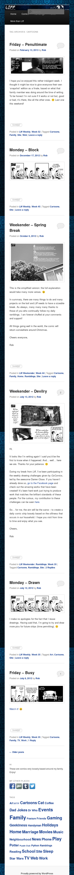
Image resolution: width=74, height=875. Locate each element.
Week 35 (52, 564)
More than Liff (17, 20)
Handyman (34, 825)
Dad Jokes (18, 809)
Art (51, 654)
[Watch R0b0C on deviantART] (19, 788)
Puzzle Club (25, 845)
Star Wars (17, 858)
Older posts (17, 752)
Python (35, 845)
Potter (14, 845)
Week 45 (36, 206)
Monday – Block (24, 149)
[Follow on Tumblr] (26, 788)
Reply (32, 740)
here (37, 502)
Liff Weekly (25, 131)
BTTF (16, 803)
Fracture (31, 818)
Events (45, 809)
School (28, 851)
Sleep (48, 851)
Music (58, 831)
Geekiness (18, 825)
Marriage (30, 832)
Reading (15, 851)
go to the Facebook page (40, 483)
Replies (50, 567)
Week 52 (36, 131)
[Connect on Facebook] (12, 788)
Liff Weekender (27, 373)
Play (57, 838)
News (36, 839)
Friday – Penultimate (28, 44)
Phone (47, 839)
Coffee (49, 803)
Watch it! (14, 709)
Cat (41, 802)
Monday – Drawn (25, 582)
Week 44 (40, 373)
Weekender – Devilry (28, 391)
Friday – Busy (22, 672)
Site (19, 135)
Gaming (54, 818)
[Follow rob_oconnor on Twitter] (32, 788)
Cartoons (54, 131)
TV (18, 740)
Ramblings (30, 376)
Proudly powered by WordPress (37, 873)
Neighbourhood (20, 839)
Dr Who (33, 810)
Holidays (50, 825)
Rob (44, 50)
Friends (41, 818)
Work (24, 740)
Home (13, 13)
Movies (45, 832)
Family (13, 135)
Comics (25, 13)
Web (24, 135)
